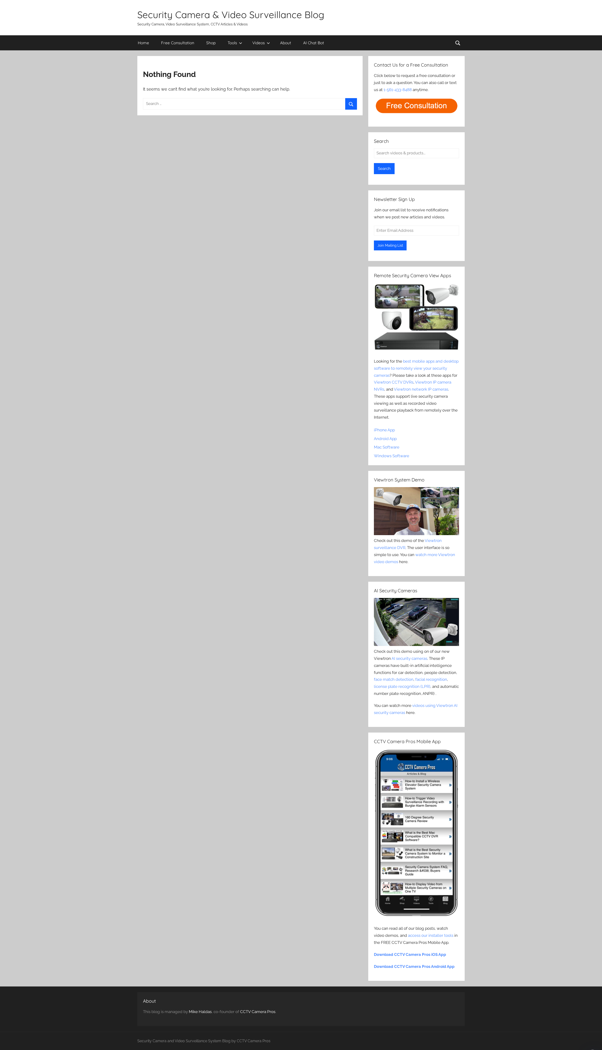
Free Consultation (177, 42)
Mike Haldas (200, 1011)
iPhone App (384, 430)
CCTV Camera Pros (257, 1011)
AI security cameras (409, 658)
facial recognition (431, 679)
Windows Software (391, 455)
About (285, 42)
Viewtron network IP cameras (421, 389)
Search (384, 168)
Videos (258, 42)
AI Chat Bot (313, 42)
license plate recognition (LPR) (402, 686)
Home (143, 42)
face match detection (393, 679)
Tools (232, 42)
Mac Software (386, 447)
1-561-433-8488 (398, 89)
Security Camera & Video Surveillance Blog (230, 14)
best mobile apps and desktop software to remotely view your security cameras (416, 368)
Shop (211, 42)
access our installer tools (430, 935)
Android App (385, 438)
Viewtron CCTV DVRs (393, 382)
